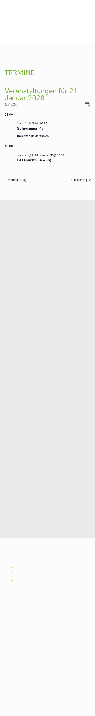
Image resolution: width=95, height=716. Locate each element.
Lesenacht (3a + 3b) (34, 160)
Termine (22, 576)
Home (20, 567)
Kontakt (21, 585)
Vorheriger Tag (17, 180)
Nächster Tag (79, 180)
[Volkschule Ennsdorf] (21, 7)
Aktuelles (23, 571)
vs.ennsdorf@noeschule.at (40, 638)
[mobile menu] (89, 7)
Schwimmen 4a (30, 128)
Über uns (23, 580)
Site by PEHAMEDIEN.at (27, 682)
